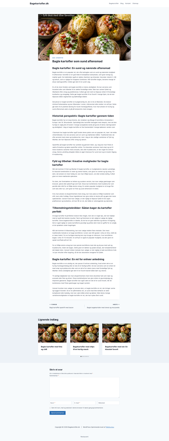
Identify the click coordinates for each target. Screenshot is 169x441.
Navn (52, 403)
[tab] (82, 356)
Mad (53, 58)
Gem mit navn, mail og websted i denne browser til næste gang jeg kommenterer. (77, 408)
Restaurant (84, 437)
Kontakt (128, 3)
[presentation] (52, 333)
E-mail (77, 403)
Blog (121, 3)
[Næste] (128, 339)
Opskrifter (59, 58)
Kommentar (54, 376)
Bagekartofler (114, 3)
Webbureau (110, 427)
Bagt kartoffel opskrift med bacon (61, 306)
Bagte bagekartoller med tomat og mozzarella (103, 306)
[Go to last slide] (41, 339)
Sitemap (135, 3)
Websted (101, 403)
